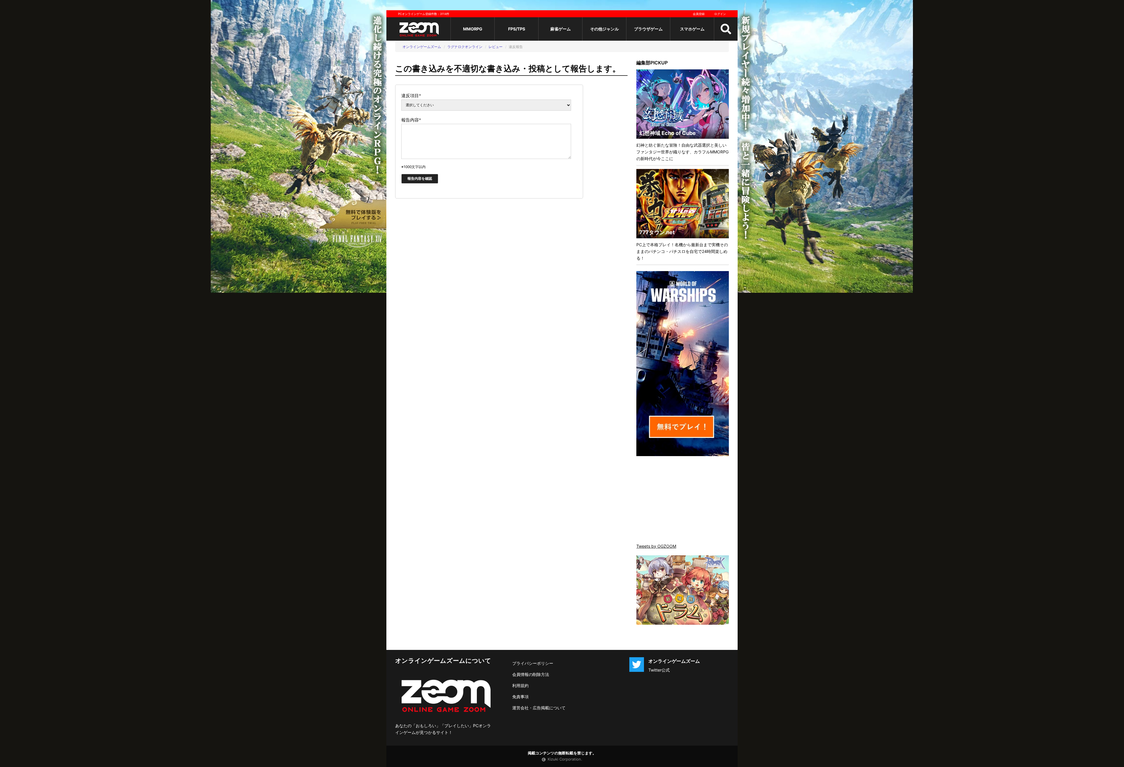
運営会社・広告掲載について (539, 707)
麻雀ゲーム (560, 28)
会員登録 (699, 14)
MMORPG (472, 28)
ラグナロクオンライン (464, 46)
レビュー (496, 46)
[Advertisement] (682, 500)
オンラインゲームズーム (421, 46)
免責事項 (520, 696)
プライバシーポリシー (532, 663)
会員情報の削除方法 (530, 674)
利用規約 (520, 685)
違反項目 (411, 95)
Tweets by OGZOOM (656, 546)
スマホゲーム (692, 28)
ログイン (720, 14)
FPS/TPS (516, 28)
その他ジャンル (604, 28)
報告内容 (411, 120)
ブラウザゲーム (648, 28)
